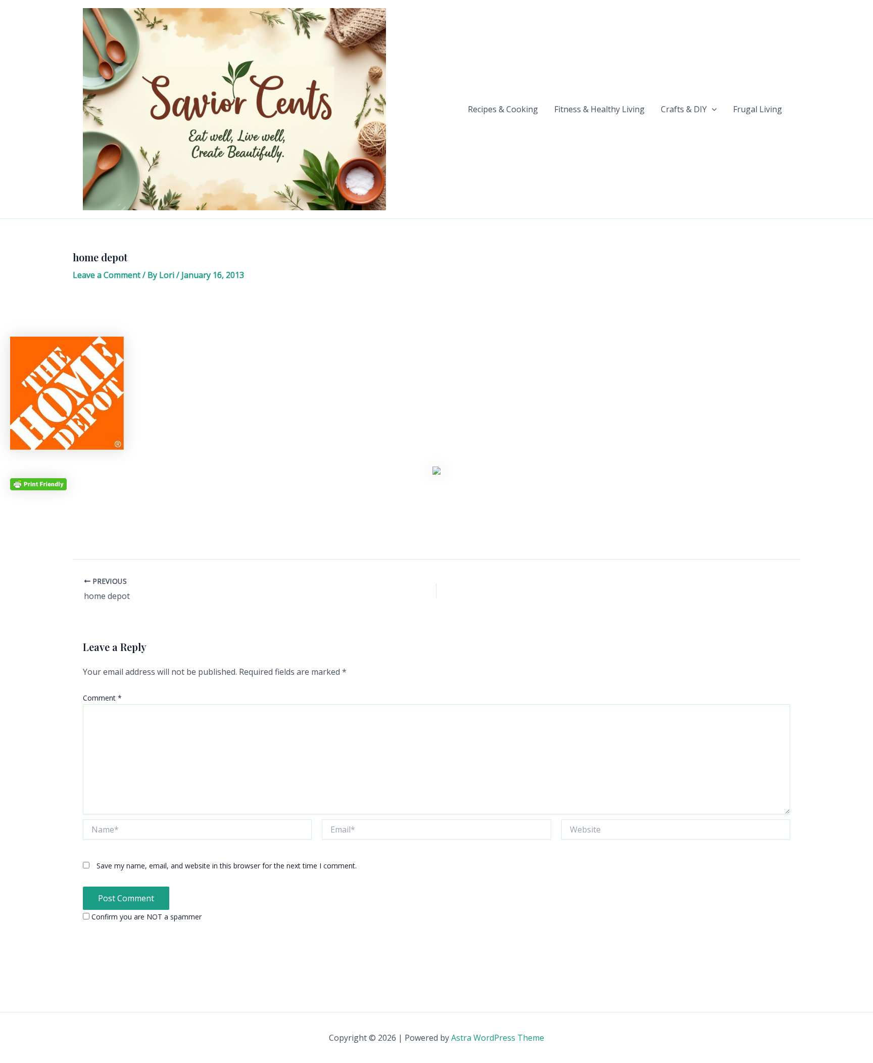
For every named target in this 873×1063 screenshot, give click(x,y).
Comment (102, 698)
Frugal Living (757, 109)
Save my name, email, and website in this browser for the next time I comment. (226, 865)
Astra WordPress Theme (497, 1037)
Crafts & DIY (684, 109)
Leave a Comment (106, 275)
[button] (712, 109)
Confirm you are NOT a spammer (145, 916)
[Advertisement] (436, 312)
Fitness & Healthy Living (599, 109)
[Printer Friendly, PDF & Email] (38, 483)
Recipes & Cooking (503, 109)
